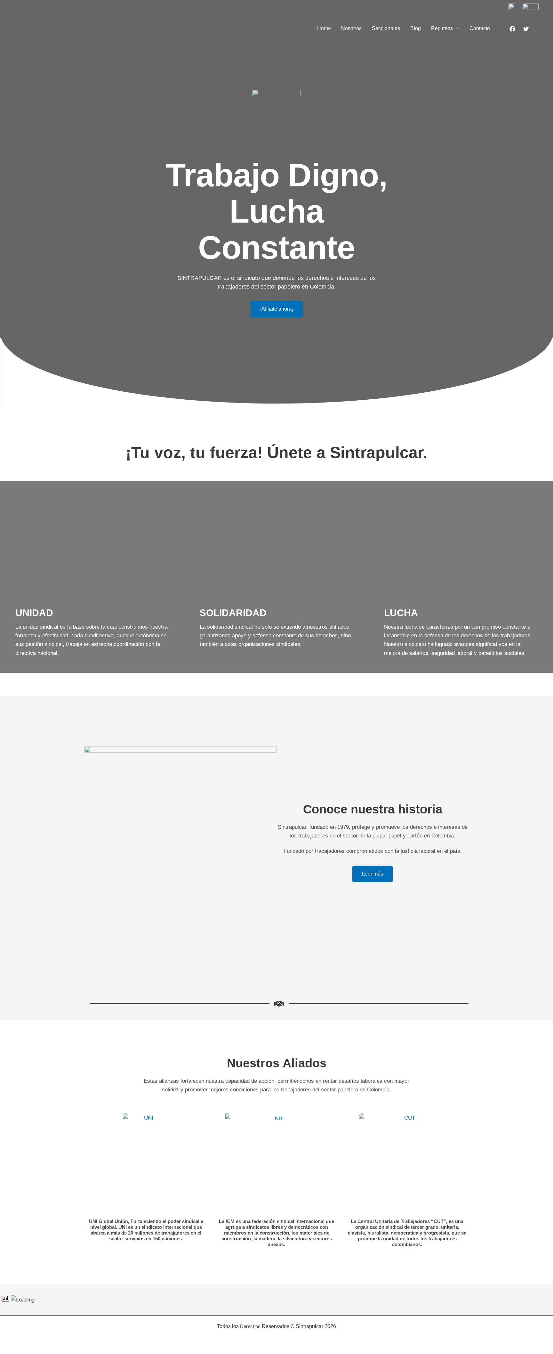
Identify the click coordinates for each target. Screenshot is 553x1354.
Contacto (479, 28)
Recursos (442, 28)
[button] (456, 28)
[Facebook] (512, 29)
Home (324, 28)
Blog (415, 28)
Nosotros (351, 28)
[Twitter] (526, 29)
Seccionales (386, 28)
